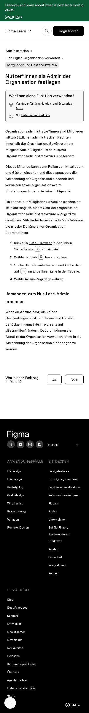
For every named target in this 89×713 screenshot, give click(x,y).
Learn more (13, 16)
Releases (13, 656)
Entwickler (14, 623)
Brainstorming (16, 511)
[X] (11, 444)
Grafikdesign (15, 495)
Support (12, 615)
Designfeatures (58, 471)
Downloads (14, 639)
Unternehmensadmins (35, 115)
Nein (74, 379)
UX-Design (14, 479)
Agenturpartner (17, 680)
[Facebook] (39, 444)
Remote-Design (18, 527)
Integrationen (57, 565)
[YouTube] (20, 444)
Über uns (13, 672)
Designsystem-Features (64, 487)
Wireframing (15, 503)
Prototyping (15, 487)
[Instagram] (30, 444)
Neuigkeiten (15, 648)
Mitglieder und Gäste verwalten (32, 65)
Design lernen (16, 632)
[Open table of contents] (10, 703)
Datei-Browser (40, 243)
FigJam (53, 503)
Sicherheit (55, 557)
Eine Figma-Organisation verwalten (32, 58)
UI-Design (14, 471)
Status (11, 696)
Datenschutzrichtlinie (21, 688)
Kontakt (53, 573)
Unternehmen (57, 519)
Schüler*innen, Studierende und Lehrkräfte (59, 534)
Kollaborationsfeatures (63, 495)
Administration (17, 51)
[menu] (62, 445)
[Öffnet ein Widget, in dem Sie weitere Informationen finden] (73, 705)
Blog (10, 599)
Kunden (53, 549)
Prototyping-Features (63, 479)
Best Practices (17, 607)
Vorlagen (13, 519)
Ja (54, 379)
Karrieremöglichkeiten (22, 664)
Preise (52, 511)
